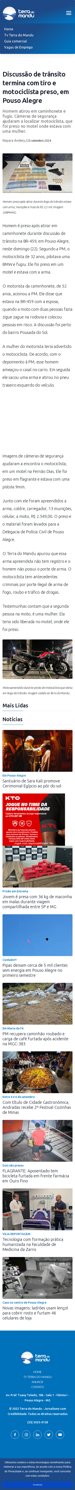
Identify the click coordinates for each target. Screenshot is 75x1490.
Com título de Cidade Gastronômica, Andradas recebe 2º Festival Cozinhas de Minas (36, 1107)
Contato (37, 1387)
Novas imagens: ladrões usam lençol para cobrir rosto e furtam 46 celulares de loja (35, 1312)
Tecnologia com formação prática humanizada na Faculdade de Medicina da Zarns (32, 1244)
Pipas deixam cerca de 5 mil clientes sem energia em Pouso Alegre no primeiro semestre (35, 970)
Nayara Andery (13, 140)
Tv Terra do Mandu (19, 35)
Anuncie (37, 1382)
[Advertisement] (37, 422)
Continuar (37, 1485)
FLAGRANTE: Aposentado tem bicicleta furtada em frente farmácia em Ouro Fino (35, 1175)
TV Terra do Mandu (38, 1377)
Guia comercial (15, 41)
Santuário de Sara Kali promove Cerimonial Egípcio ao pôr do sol (31, 783)
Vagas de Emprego (18, 47)
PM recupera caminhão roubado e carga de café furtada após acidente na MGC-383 (35, 1038)
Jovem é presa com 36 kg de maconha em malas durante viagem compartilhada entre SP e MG (37, 901)
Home (8, 29)
